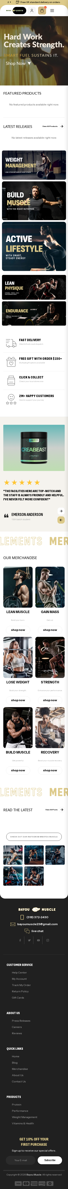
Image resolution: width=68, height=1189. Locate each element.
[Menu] (52, 10)
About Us (17, 1075)
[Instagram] (47, 940)
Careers (17, 1027)
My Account (19, 978)
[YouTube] (38, 940)
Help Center (19, 972)
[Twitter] (29, 940)
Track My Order (21, 985)
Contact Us (19, 1081)
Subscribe (49, 1160)
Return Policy (20, 991)
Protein (16, 1104)
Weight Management (24, 1117)
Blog (14, 1062)
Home (15, 1056)
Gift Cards (18, 997)
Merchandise (20, 1069)
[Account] (31, 10)
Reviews (17, 1033)
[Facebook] (20, 940)
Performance (20, 1110)
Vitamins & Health (23, 1123)
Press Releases (21, 1020)
